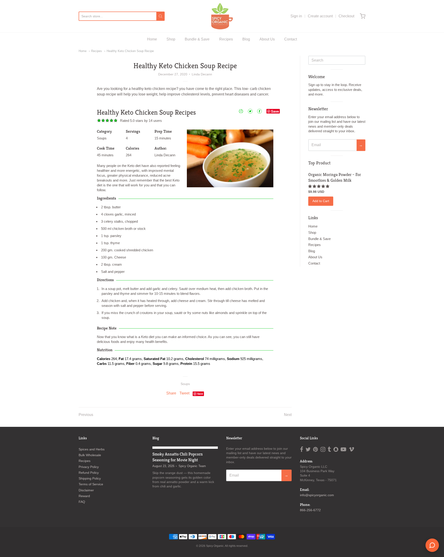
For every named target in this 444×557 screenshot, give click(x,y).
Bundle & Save (197, 39)
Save (275, 111)
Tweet (184, 393)
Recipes (226, 39)
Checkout (346, 16)
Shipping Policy (90, 478)
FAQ (82, 502)
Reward (84, 496)
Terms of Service (91, 484)
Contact (290, 39)
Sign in (296, 16)
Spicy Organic (215, 546)
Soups (185, 384)
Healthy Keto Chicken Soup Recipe (130, 51)
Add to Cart (320, 201)
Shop (170, 39)
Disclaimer (86, 490)
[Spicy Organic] (222, 16)
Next (288, 415)
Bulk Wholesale (90, 455)
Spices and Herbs (92, 449)
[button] (319, 186)
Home (152, 39)
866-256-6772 (310, 510)
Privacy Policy (89, 467)
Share (171, 393)
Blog (246, 39)
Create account (320, 16)
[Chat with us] (432, 545)
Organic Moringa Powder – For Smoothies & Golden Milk (334, 177)
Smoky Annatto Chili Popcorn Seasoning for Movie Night (177, 456)
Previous (86, 415)
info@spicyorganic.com (317, 495)
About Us (267, 39)
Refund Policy (89, 472)
